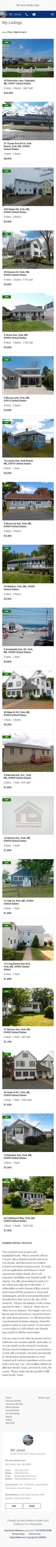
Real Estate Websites (14, 1530)
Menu (52, 14)
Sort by (4, 32)
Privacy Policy (18, 1534)
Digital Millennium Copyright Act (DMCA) (28, 1537)
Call (26, 14)
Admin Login (44, 1398)
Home (8, 1398)
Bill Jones (15, 14)
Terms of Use (34, 1534)
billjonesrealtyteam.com (25, 1479)
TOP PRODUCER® (43, 1530)
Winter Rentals (12, 1407)
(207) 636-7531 (22, 1470)
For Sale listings (13, 1413)
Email (34, 14)
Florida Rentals (12, 1410)
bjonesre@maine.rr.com (25, 1476)
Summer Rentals (13, 1401)
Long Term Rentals (14, 1404)
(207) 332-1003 (22, 1473)
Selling (9, 1420)
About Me (10, 1423)
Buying (9, 1417)
